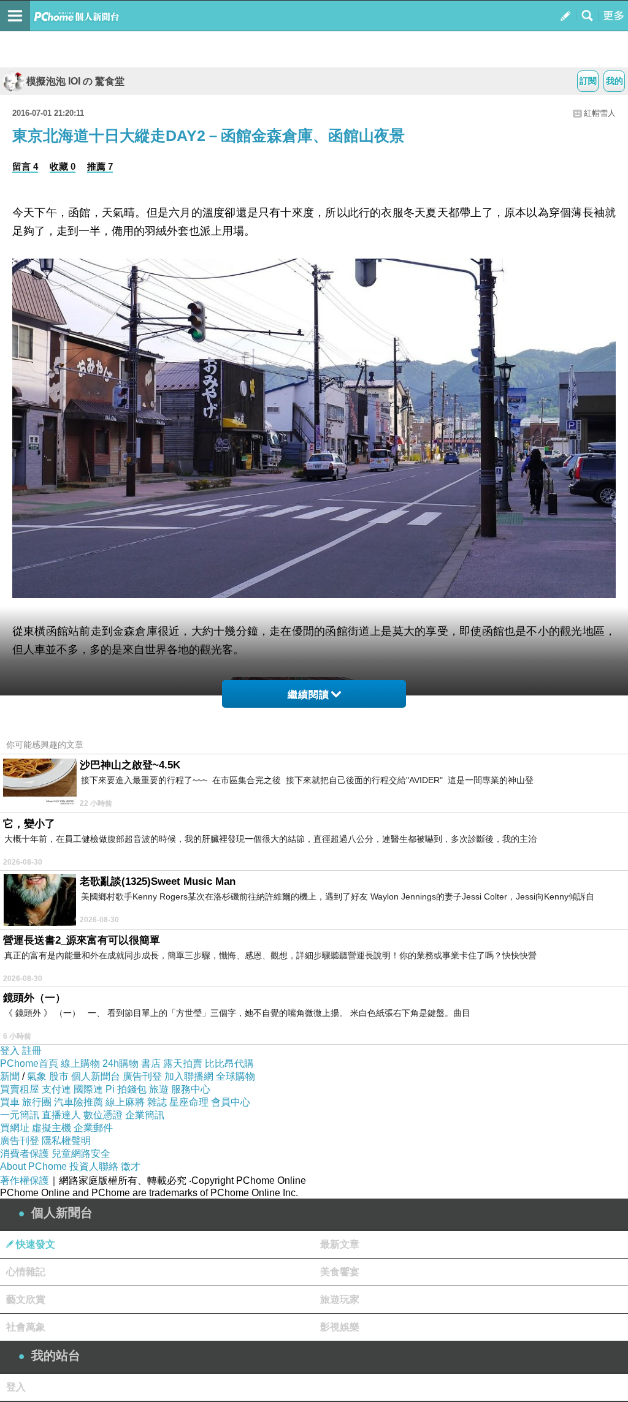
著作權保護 (24, 1180)
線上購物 (80, 1063)
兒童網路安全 (81, 1153)
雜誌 (157, 1102)
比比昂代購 (229, 1063)
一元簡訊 (19, 1115)
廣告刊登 (142, 1076)
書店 (151, 1063)
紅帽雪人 (600, 113)
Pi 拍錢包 (126, 1089)
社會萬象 (25, 1327)
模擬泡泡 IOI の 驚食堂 (75, 81)
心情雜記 (25, 1272)
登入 (10, 1050)
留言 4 (25, 166)
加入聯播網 (188, 1076)
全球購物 (235, 1076)
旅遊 (159, 1089)
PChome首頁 (29, 1063)
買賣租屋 (19, 1089)
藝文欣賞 (25, 1299)
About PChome (33, 1166)
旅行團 (37, 1102)
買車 (10, 1102)
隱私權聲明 (66, 1140)
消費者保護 (24, 1153)
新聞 (10, 1076)
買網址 (14, 1128)
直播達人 (61, 1115)
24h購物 (120, 1063)
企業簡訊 (144, 1115)
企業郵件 (93, 1128)
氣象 (37, 1076)
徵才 (130, 1166)
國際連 (88, 1089)
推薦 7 (100, 166)
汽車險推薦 (78, 1102)
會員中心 (230, 1102)
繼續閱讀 (308, 694)
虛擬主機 (51, 1128)
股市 (59, 1076)
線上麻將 (125, 1102)
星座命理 (189, 1102)
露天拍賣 (182, 1063)
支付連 (56, 1089)
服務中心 (190, 1089)
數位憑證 (103, 1115)
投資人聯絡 (93, 1166)
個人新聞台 (95, 1076)
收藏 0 (62, 166)
